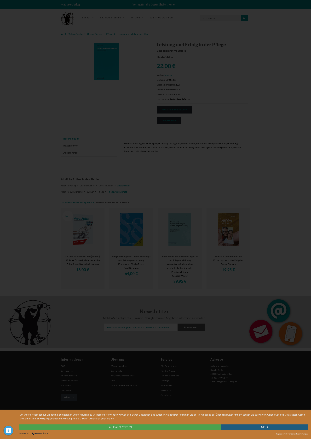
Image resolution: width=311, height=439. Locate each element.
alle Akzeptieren (120, 427)
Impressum (280, 434)
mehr (264, 427)
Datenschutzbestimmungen (297, 434)
